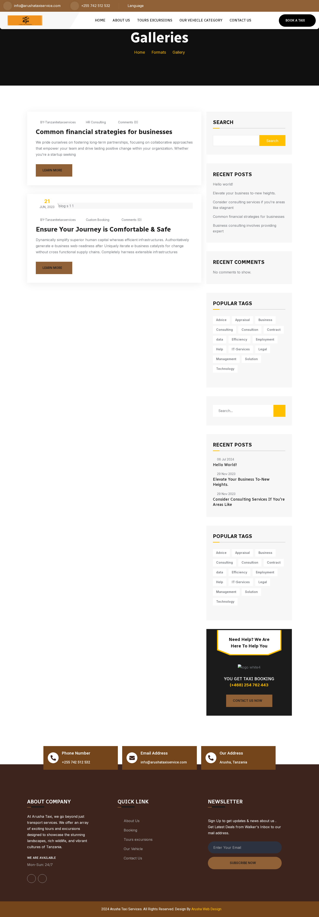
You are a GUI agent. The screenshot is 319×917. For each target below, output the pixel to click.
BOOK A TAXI (295, 20)
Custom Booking (97, 220)
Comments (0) (127, 122)
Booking (130, 830)
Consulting (224, 329)
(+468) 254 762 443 (249, 685)
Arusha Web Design (206, 909)
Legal (262, 349)
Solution (251, 359)
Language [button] (136, 5)
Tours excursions (154, 20)
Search (223, 122)
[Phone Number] (53, 757)
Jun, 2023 (46, 203)
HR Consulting (96, 122)
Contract (274, 329)
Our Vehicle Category (200, 20)
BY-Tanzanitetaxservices (58, 122)
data (219, 339)
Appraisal (242, 320)
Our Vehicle (133, 849)
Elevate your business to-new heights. (244, 193)
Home (100, 20)
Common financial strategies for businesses (104, 132)
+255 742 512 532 (95, 5)
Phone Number (76, 753)
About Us (121, 20)
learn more (52, 170)
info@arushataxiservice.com (37, 5)
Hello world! (223, 184)
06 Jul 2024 (225, 459)
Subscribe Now (243, 863)
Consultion (250, 329)
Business (265, 320)
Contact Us (240, 20)
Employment (265, 339)
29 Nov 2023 (226, 474)
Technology (225, 369)
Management (226, 359)
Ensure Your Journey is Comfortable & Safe (103, 229)
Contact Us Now (247, 700)
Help (219, 349)
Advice (221, 320)
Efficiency (239, 339)
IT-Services (241, 349)
